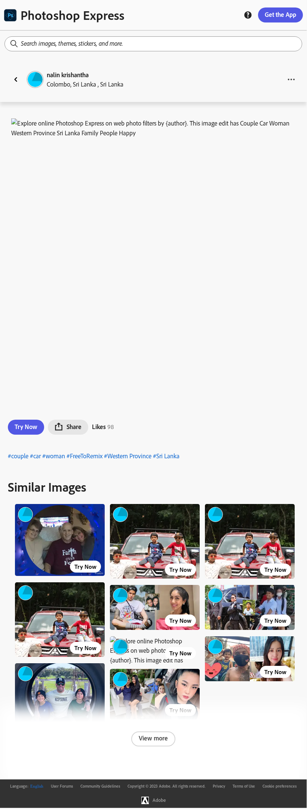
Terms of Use (244, 786)
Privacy (219, 786)
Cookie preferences (280, 786)
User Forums (62, 786)
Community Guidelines (100, 786)
